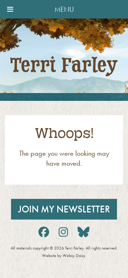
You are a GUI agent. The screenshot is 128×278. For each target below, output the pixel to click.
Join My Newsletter (64, 209)
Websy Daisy (74, 255)
